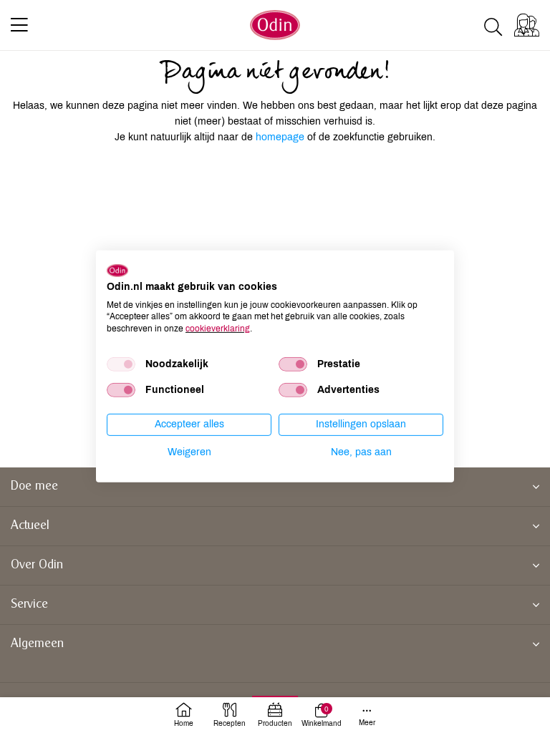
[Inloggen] (526, 25)
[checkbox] (121, 364)
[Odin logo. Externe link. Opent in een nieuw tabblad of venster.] (117, 270)
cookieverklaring (217, 329)
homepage (281, 137)
